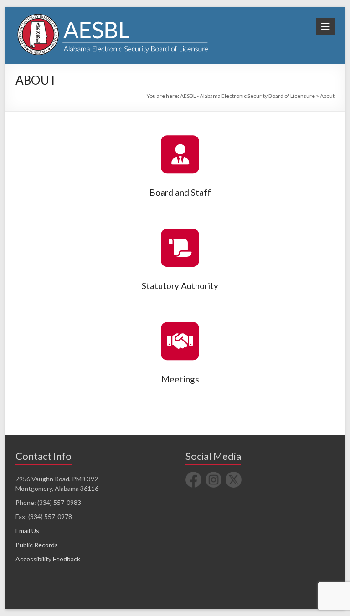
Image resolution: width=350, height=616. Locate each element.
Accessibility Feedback (47, 559)
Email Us (27, 531)
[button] (180, 154)
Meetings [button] (180, 379)
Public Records (36, 545)
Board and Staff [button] (180, 192)
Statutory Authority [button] (180, 285)
